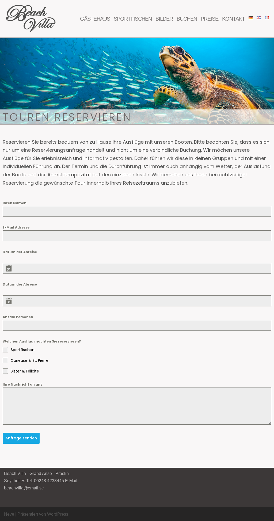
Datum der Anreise (20, 252)
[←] (31, 18)
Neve (9, 514)
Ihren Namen (14, 203)
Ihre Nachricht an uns (22, 384)
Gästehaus (95, 19)
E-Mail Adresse (16, 227)
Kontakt (233, 19)
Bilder (164, 19)
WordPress (57, 514)
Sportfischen (133, 19)
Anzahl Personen (18, 317)
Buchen (187, 19)
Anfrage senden (21, 438)
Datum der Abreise (20, 284)
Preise (209, 19)
